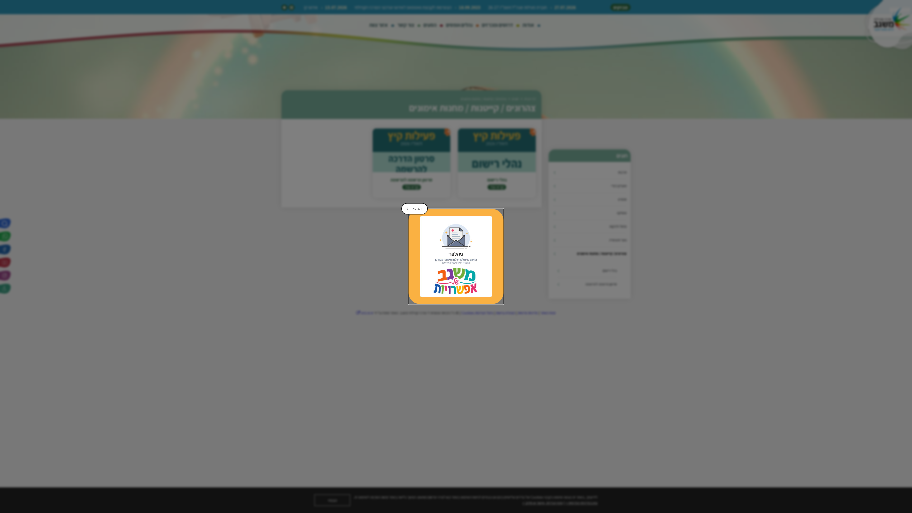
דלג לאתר (413, 207)
